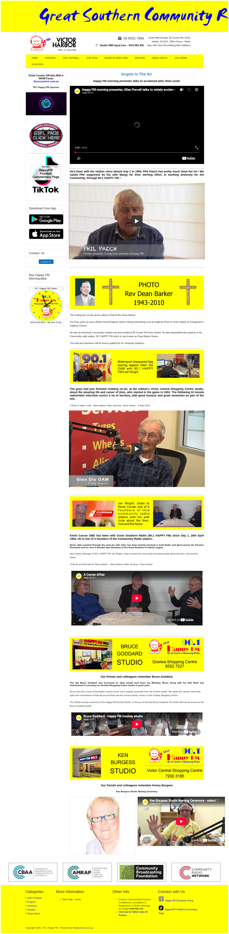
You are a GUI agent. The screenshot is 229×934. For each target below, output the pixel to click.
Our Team (92, 58)
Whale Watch (159, 58)
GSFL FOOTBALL (71, 58)
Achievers (37, 64)
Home (35, 58)
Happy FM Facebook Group (178, 900)
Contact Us (46, 262)
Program (50, 58)
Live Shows (180, 58)
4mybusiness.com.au (83, 928)
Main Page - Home (71, 899)
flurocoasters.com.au (46, 81)
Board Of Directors (116, 58)
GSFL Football (34, 898)
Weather (140, 58)
